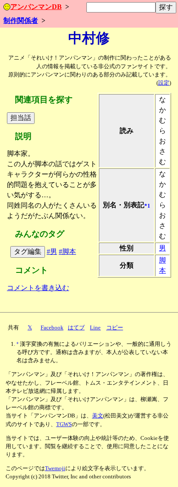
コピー (114, 328)
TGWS (64, 424)
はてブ (76, 328)
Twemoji (55, 468)
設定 (163, 83)
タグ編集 (27, 251)
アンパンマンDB (36, 6)
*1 (147, 206)
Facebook (52, 328)
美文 (97, 416)
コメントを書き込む (38, 287)
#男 (52, 251)
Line (95, 328)
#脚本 (67, 251)
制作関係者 (20, 20)
